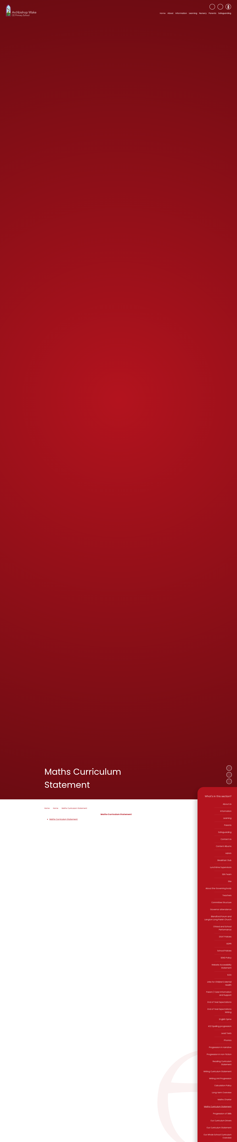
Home (47, 808)
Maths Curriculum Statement (74, 808)
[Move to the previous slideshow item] (229, 774)
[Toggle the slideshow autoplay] (229, 781)
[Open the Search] (220, 6)
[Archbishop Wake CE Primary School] (21, 10)
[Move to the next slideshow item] (229, 768)
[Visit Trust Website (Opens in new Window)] (228, 6)
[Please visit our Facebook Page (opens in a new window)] (212, 6)
